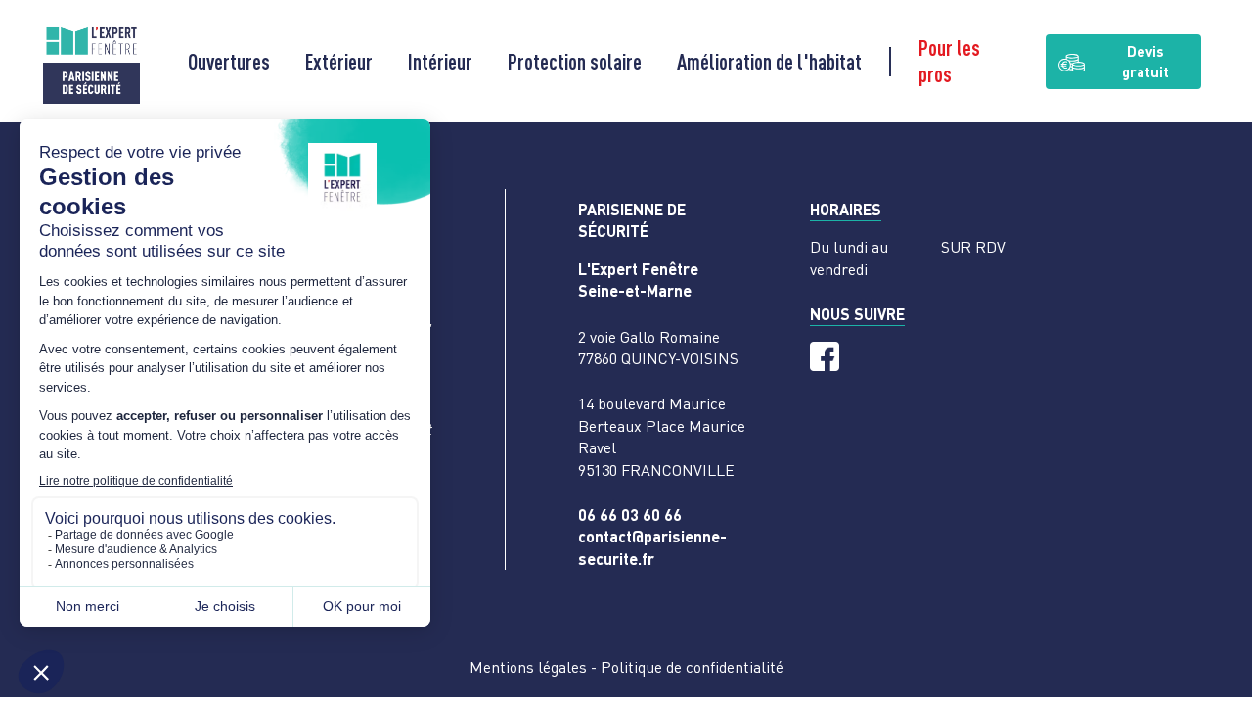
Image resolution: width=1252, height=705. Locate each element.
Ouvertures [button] (229, 61)
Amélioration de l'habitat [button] (769, 61)
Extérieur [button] (339, 61)
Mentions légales (528, 667)
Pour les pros (949, 60)
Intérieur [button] (440, 61)
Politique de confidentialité (692, 667)
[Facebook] (824, 356)
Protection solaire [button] (575, 61)
